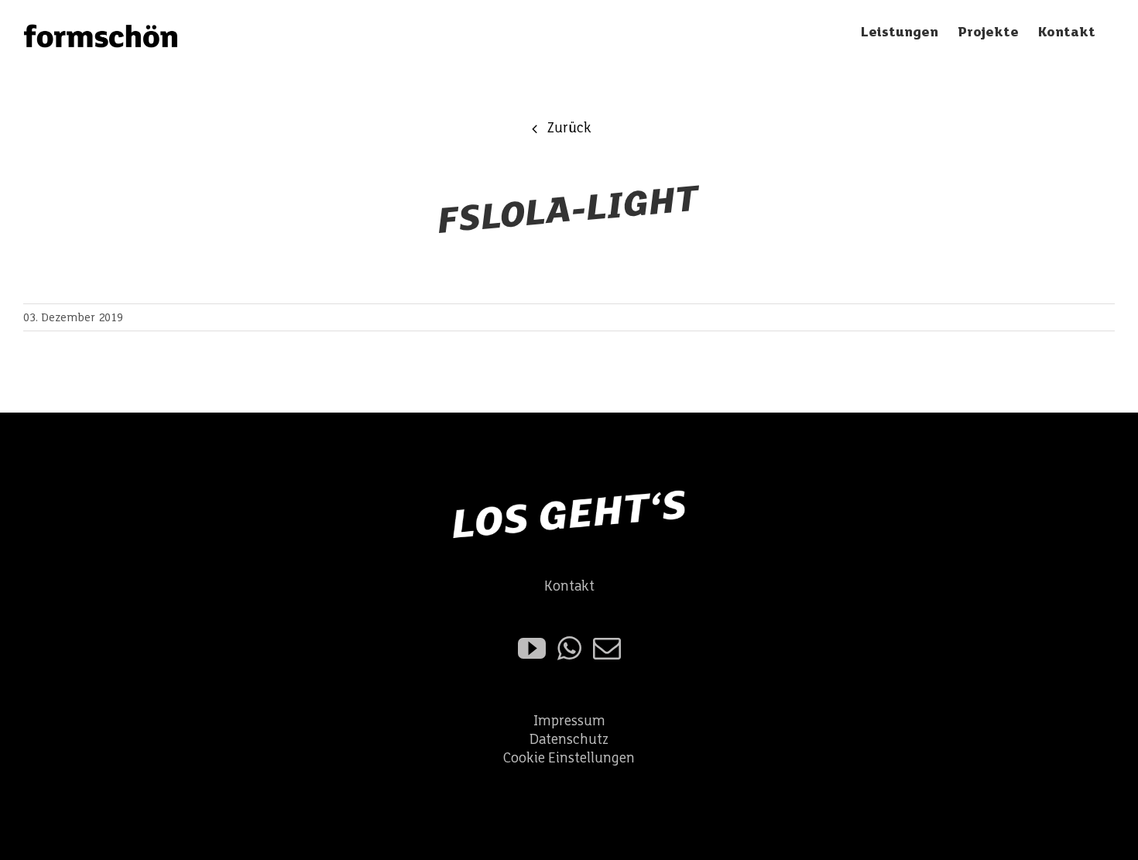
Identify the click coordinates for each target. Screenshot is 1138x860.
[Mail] (607, 649)
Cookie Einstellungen (569, 758)
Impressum (569, 721)
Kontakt (569, 586)
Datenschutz (569, 740)
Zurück (569, 128)
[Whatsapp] (569, 649)
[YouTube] (532, 649)
